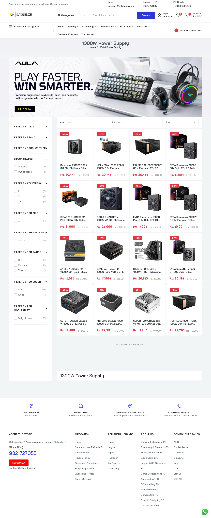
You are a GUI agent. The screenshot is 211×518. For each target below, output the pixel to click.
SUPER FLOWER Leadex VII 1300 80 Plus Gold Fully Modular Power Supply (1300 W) (73, 322)
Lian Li (177, 473)
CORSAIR (179, 452)
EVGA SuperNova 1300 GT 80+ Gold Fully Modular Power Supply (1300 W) (182, 270)
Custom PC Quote (68, 34)
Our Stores (88, 34)
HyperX (112, 452)
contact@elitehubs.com (22, 468)
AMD (176, 441)
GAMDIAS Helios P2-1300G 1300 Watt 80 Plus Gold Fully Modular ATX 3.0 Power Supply (111, 270)
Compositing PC (149, 494)
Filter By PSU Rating (27, 252)
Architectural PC (150, 479)
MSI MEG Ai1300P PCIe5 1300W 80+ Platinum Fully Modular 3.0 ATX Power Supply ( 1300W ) (110, 167)
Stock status (23, 158)
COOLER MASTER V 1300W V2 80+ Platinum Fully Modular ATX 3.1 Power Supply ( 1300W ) (110, 218)
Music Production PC (152, 452)
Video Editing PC (150, 457)
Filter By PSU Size (26, 213)
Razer (111, 441)
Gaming (72, 26)
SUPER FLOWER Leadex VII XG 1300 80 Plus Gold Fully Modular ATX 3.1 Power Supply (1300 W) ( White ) (147, 322)
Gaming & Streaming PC (153, 441)
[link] (86, 137)
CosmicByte (114, 468)
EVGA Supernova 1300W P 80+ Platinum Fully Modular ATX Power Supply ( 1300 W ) (183, 218)
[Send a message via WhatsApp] (204, 511)
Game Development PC (153, 473)
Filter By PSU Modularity (23, 308)
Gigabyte (179, 457)
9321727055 (22, 453)
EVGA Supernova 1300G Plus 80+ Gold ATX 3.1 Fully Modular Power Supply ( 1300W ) (146, 218)
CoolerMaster (181, 447)
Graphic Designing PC (152, 500)
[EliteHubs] (21, 15)
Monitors (142, 26)
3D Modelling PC (150, 484)
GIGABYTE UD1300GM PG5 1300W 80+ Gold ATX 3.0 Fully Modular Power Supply (72, 218)
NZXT (177, 468)
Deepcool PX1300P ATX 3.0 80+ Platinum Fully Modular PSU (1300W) (73, 167)
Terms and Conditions (86, 463)
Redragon (113, 457)
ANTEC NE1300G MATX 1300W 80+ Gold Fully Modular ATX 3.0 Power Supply (73, 270)
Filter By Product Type (30, 148)
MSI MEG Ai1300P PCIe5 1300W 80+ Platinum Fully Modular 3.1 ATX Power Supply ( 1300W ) (183, 322)
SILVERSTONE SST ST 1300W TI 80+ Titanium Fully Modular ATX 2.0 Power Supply (146, 270)
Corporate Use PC (151, 505)
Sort (168, 122)
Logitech (112, 447)
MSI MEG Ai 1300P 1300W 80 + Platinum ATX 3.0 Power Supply (147, 167)
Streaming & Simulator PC (155, 447)
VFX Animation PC (150, 489)
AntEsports (114, 463)
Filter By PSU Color (27, 281)
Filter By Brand (24, 137)
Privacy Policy (82, 457)
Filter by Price (24, 126)
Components (107, 26)
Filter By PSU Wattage (29, 232)
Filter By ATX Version (28, 183)
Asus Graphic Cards (191, 30)
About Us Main (83, 479)
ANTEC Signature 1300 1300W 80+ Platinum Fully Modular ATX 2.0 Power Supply (110, 322)
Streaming (88, 26)
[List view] (69, 122)
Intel (176, 463)
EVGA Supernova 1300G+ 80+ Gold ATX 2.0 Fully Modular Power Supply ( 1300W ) (184, 167)
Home (61, 26)
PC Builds (126, 26)
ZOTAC (178, 479)
